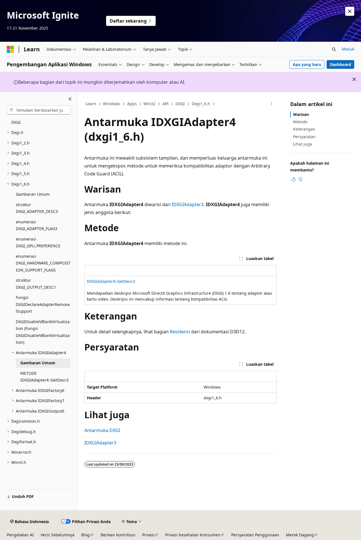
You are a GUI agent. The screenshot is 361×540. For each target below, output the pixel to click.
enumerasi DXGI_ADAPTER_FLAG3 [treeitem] (36, 225)
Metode (300, 121)
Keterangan (304, 129)
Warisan (301, 114)
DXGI (180, 103)
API (165, 103)
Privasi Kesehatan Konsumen (192, 534)
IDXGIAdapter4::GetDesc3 (111, 281)
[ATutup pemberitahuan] (349, 11)
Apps (132, 103)
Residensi (180, 332)
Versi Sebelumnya (57, 534)
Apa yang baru (307, 64)
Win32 (149, 103)
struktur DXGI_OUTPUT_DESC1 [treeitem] (36, 283)
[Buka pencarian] (334, 49)
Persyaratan (304, 136)
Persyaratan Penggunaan (255, 534)
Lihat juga (302, 144)
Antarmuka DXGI (102, 430)
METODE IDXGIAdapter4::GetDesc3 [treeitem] (44, 377)
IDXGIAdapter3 (188, 204)
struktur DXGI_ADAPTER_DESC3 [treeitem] (37, 208)
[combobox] (39, 109)
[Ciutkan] (70, 98)
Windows (111, 103)
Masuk (348, 49)
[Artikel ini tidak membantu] (300, 179)
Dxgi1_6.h (201, 103)
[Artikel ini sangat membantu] (293, 179)
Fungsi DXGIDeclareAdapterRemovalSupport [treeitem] (43, 304)
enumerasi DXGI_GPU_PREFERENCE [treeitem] (38, 242)
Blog (85, 534)
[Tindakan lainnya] (272, 104)
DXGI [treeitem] (16, 122)
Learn (90, 103)
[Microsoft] (10, 49)
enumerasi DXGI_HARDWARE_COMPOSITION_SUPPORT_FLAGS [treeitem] (43, 263)
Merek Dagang (300, 534)
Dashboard (340, 64)
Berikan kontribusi (118, 534)
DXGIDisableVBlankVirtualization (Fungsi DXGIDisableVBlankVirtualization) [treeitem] (43, 332)
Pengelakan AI (20, 534)
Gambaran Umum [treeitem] (33, 194)
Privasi (148, 534)
